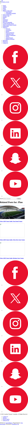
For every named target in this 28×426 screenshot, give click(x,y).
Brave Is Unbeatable (7, 22)
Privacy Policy (6, 419)
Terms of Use (6, 420)
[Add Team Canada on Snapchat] (15, 170)
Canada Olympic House (8, 23)
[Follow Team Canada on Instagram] (15, 120)
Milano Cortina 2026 (7, 10)
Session (7, 36)
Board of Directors (10, 32)
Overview (8, 28)
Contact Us (5, 43)
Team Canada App (7, 14)
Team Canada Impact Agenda (9, 25)
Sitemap (5, 417)
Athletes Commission (10, 35)
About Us (5, 27)
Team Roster (8, 12)
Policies (7, 31)
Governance (8, 30)
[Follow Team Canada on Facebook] (15, 69)
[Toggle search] (0, 3)
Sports (4, 8)
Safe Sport (5, 40)
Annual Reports (9, 37)
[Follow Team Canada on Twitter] (15, 94)
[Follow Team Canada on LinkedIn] (15, 145)
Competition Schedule (11, 13)
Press (4, 18)
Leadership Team (10, 34)
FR (2, 0)
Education (5, 21)
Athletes (5, 7)
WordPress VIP (15, 424)
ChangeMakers (8, 422)
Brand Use (5, 41)
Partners (5, 17)
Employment (6, 26)
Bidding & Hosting (10, 39)
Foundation (5, 19)
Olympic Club (6, 16)
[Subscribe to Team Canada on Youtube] (15, 196)
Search (1, 198)
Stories (4, 5)
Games (4, 9)
